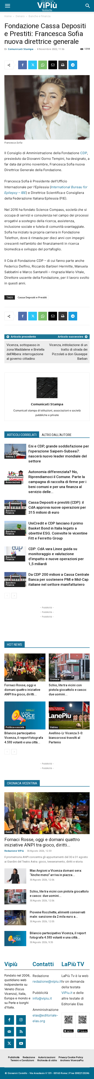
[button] (7, 6)
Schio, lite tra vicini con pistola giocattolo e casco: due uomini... (68, 689)
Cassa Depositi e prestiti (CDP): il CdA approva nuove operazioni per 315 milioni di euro (57, 507)
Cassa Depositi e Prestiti (32, 297)
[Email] (52, 65)
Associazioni (13, 482)
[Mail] (9, 1031)
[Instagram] (21, 1020)
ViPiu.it (66, 993)
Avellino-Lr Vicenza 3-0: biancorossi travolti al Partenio (66, 737)
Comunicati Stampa (20, 49)
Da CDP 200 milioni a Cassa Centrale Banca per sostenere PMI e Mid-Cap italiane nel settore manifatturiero (58, 579)
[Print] (62, 65)
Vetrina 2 (10, 456)
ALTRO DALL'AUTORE (56, 435)
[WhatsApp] (42, 65)
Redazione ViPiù (14, 851)
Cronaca (54, 679)
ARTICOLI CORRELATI (22, 435)
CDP (83, 153)
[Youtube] (21, 1043)
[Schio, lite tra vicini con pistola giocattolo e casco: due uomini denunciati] (69, 667)
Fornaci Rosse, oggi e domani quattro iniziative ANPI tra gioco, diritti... (22, 689)
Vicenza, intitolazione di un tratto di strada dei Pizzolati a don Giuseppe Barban (68, 352)
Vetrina (54, 727)
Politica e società (15, 727)
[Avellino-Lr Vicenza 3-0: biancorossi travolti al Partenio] (69, 715)
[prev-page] (7, 595)
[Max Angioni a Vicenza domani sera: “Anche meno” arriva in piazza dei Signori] (15, 876)
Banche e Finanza (39, 16)
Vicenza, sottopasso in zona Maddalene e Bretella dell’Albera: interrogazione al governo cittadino (25, 352)
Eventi (9, 679)
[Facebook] (22, 65)
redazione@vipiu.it (47, 981)
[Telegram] (72, 65)
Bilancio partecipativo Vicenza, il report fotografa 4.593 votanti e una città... (23, 737)
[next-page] (14, 595)
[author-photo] (47, 398)
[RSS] (21, 1031)
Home (8, 16)
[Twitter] (32, 65)
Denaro (20, 16)
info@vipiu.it (42, 998)
